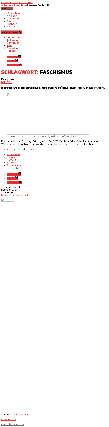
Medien (11, 162)
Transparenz (14, 165)
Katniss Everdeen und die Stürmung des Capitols (53, 88)
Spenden (12, 24)
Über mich (13, 18)
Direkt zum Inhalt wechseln (17, 2)
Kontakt (11, 26)
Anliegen (12, 16)
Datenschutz (14, 168)
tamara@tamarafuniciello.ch (17, 195)
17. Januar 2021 (36, 149)
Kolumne (6, 82)
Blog (9, 21)
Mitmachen (13, 13)
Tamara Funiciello (20, 414)
